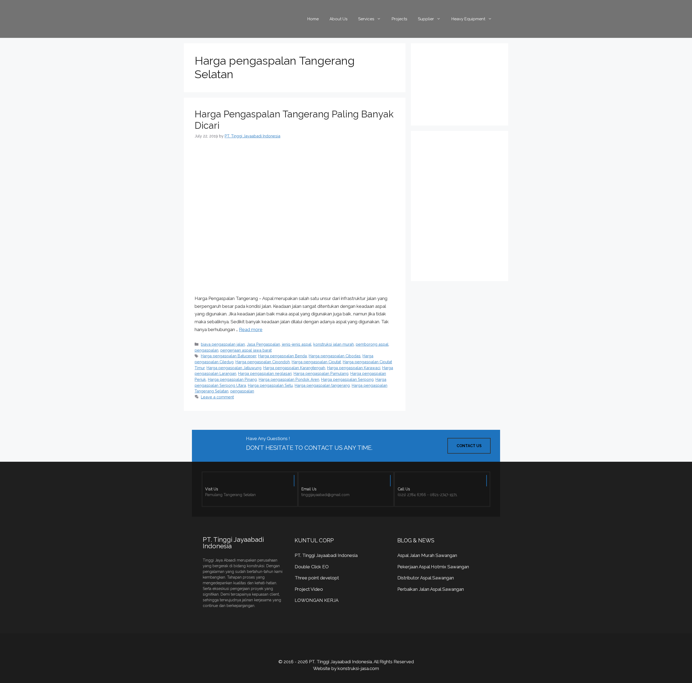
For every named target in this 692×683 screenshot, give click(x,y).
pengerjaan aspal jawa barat (246, 350)
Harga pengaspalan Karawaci (353, 367)
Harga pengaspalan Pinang (232, 379)
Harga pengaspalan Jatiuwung (234, 367)
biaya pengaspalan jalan (223, 344)
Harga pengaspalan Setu (270, 385)
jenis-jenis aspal (296, 344)
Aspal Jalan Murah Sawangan (427, 555)
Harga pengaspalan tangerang (322, 385)
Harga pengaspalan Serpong (347, 379)
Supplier (426, 19)
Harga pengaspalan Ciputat (316, 361)
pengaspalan (206, 350)
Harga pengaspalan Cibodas (335, 356)
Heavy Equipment (468, 19)
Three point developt (317, 577)
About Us (338, 19)
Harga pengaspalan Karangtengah (294, 367)
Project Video (309, 589)
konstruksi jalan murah (333, 344)
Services (366, 19)
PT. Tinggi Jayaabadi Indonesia (326, 555)
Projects (399, 19)
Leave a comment (217, 397)
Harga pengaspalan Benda (282, 356)
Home (313, 19)
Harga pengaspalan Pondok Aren (289, 379)
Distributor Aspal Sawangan (425, 577)
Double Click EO (312, 566)
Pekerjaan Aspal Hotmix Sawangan (433, 566)
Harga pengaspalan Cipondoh (262, 361)
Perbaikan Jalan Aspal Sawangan (430, 589)
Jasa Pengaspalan (263, 344)
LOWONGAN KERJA (316, 600)
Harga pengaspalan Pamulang (321, 373)
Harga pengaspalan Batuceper (228, 356)
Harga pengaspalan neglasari (265, 373)
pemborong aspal (372, 344)
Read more (250, 329)
